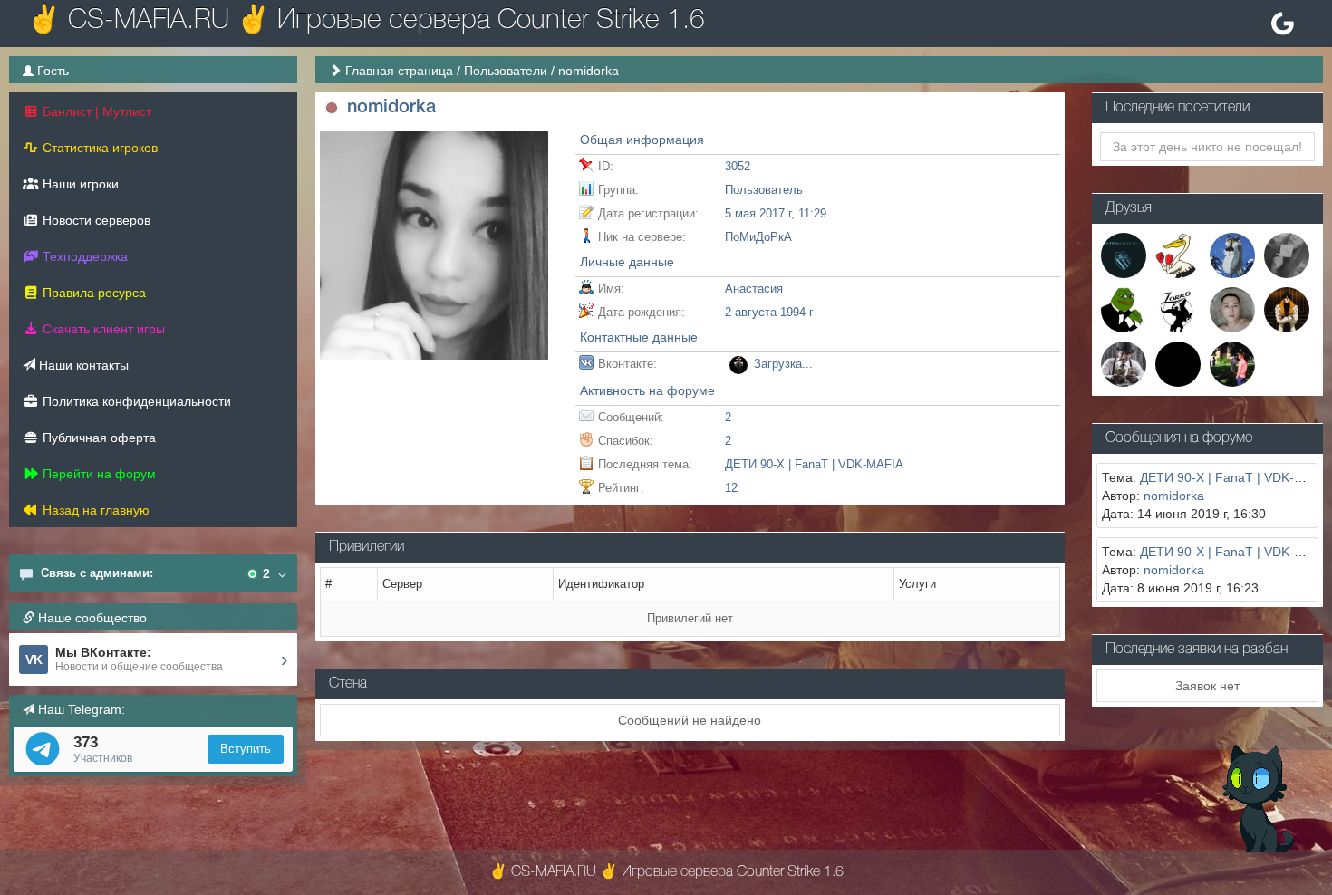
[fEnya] (1123, 309)
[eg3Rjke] (1232, 363)
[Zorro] (1178, 309)
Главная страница (399, 70)
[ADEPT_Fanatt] (1123, 363)
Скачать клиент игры (102, 329)
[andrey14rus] (1232, 309)
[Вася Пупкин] (1232, 253)
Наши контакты (82, 365)
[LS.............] (1123, 253)
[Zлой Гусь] (1178, 253)
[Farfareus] (1286, 253)
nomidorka (1174, 495)
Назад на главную (94, 510)
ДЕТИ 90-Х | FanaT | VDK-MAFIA (814, 464)
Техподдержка (83, 256)
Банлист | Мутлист (95, 111)
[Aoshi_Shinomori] (1286, 309)
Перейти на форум (97, 474)
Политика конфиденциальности (135, 401)
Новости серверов (94, 220)
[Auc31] (1178, 363)
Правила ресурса (92, 292)
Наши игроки (79, 184)
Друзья (1128, 208)
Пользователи (505, 70)
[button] (331, 108)
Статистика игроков (98, 147)
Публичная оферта (97, 437)
